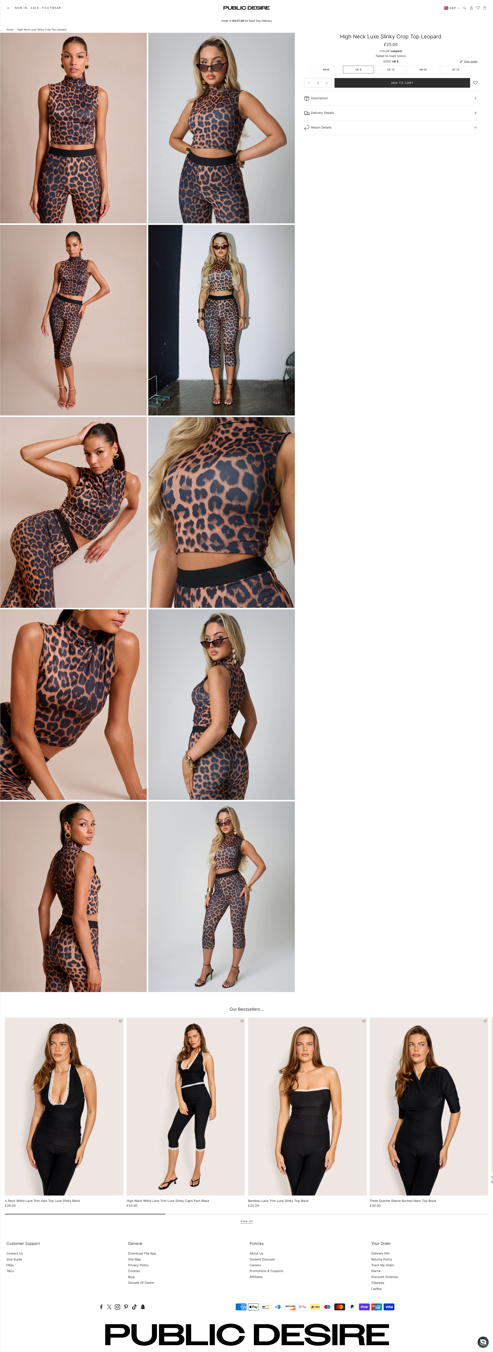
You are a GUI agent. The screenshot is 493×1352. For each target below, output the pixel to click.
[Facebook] (101, 1307)
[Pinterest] (126, 1307)
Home (9, 29)
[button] (8, 8)
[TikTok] (134, 1307)
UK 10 (391, 69)
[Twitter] (109, 1307)
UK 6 (326, 69)
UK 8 (358, 69)
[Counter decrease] (308, 82)
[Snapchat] (143, 1307)
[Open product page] (64, 1107)
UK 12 (423, 69)
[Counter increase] (326, 82)
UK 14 (455, 69)
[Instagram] (117, 1307)
